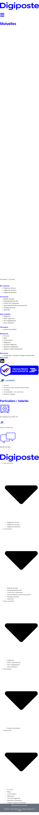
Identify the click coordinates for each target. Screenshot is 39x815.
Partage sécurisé (13, 597)
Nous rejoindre (12, 667)
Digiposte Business (13, 527)
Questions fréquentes (14, 800)
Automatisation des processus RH (18, 594)
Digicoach (10, 796)
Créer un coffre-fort (6, 427)
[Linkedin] (2, 361)
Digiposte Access (13, 522)
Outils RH (10, 599)
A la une (10, 789)
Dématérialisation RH (14, 590)
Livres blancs (11, 794)
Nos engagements (13, 665)
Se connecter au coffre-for (9, 417)
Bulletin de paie (12, 588)
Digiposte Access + (14, 524)
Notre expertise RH (13, 662)
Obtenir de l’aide (5, 447)
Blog (8, 792)
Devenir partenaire (13, 728)
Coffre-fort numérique (15, 592)
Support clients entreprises (16, 803)
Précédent (3, 279)
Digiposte (10, 660)
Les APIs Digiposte (13, 798)
